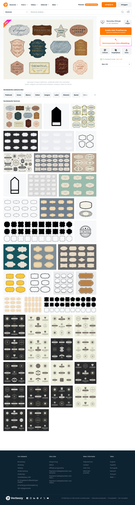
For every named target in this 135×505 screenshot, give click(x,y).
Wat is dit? (119, 59)
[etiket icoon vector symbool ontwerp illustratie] (14, 185)
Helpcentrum (88, 462)
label (56, 95)
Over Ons (86, 468)
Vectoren (12, 5)
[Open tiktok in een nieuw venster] (41, 498)
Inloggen (124, 5)
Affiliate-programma (56, 468)
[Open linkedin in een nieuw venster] (34, 498)
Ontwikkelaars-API (24, 477)
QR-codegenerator (24, 488)
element (66, 95)
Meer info (105, 64)
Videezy (20, 468)
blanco (28, 95)
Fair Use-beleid (123, 498)
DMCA (51, 465)
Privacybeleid (112, 498)
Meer (54, 5)
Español (113, 465)
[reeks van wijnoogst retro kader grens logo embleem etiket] (86, 208)
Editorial (44, 5)
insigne (47, 95)
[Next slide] (93, 95)
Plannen (81, 5)
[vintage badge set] (63, 283)
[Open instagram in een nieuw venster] (31, 498)
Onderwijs (21, 474)
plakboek (8, 95)
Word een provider (86, 472)
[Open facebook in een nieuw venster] (27, 498)
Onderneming (23, 471)
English (112, 462)
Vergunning (53, 462)
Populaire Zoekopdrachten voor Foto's (60, 477)
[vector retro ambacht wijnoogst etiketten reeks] (43, 257)
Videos (33, 5)
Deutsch (113, 471)
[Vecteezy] (5, 5)
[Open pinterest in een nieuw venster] (37, 498)
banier (76, 95)
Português (113, 468)
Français (113, 474)
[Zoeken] (122, 12)
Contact (86, 465)
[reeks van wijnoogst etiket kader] (77, 257)
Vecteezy (21, 465)
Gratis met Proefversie (116, 31)
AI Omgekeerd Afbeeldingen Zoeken (28, 481)
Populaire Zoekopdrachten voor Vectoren (60, 472)
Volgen (127, 23)
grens (19, 95)
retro (85, 95)
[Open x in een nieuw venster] (44, 498)
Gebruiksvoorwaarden (99, 498)
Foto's (23, 5)
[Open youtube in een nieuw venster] (48, 498)
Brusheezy (21, 462)
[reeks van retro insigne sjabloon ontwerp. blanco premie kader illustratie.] (86, 141)
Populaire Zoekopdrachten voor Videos (60, 482)
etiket (37, 95)
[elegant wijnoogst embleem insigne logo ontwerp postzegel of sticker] (85, 232)
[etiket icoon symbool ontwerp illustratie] (56, 116)
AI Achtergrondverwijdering (28, 485)
